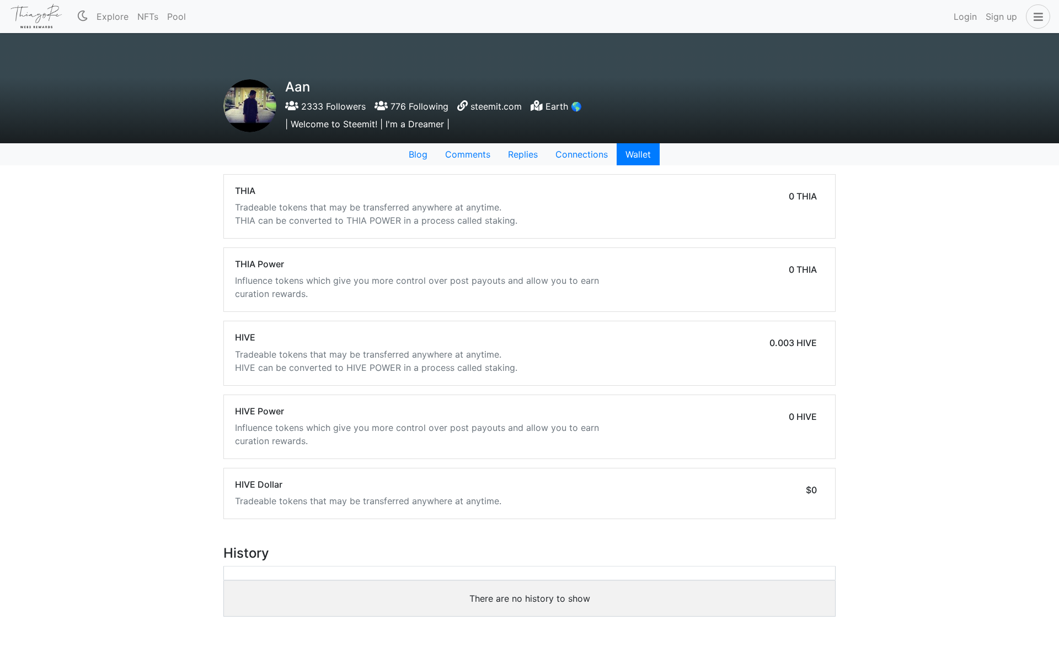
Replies (523, 154)
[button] (1035, 16)
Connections (581, 154)
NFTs (147, 16)
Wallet (638, 154)
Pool (176, 16)
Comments (467, 154)
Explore (113, 16)
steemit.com (496, 106)
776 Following (418, 106)
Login (965, 16)
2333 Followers (332, 106)
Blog (418, 154)
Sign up (1001, 16)
